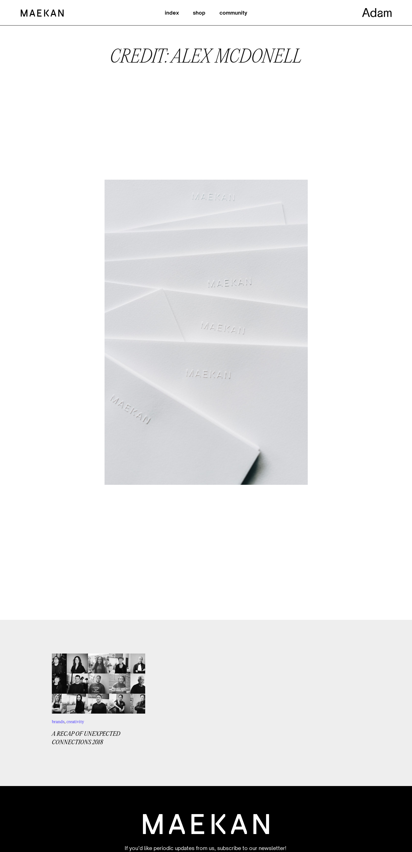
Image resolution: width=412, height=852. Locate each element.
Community (233, 12)
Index (172, 12)
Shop (199, 12)
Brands (58, 721)
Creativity (75, 721)
